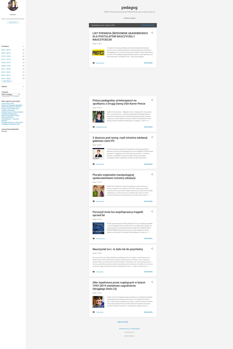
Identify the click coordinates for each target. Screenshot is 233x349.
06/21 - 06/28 (6, 69)
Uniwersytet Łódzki (7, 103)
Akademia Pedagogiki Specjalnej (11, 105)
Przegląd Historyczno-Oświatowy (12, 122)
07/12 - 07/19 (6, 59)
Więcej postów (123, 322)
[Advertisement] (164, 50)
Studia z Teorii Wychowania (10, 108)
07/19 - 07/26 (6, 56)
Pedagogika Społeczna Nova (10, 124)
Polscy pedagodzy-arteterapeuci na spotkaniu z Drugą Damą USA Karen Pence (119, 102)
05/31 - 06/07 (6, 78)
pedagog (129, 7)
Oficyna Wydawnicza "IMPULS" (11, 107)
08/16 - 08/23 (6, 50)
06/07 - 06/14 (6, 75)
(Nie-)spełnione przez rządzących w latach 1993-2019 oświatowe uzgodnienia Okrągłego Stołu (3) (119, 285)
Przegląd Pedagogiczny (9, 114)
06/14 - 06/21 (6, 72)
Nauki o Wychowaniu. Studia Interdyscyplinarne (10, 116)
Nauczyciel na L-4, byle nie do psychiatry (118, 249)
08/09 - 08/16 (6, 53)
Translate (16, 96)
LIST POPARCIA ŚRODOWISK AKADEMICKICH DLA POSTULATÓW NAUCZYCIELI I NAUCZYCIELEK (120, 36)
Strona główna (129, 18)
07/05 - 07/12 (6, 62)
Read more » (148, 63)
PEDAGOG (13, 14)
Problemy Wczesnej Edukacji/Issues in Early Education (12, 111)
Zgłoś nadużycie (129, 336)
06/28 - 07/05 (6, 66)
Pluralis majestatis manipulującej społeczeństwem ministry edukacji (114, 176)
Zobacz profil (13, 22)
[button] (152, 33)
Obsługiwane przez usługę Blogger (129, 328)
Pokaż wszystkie (148, 25)
